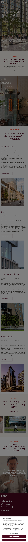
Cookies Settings (14, 533)
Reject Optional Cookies (14, 536)
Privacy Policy (13, 530)
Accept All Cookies (14, 540)
